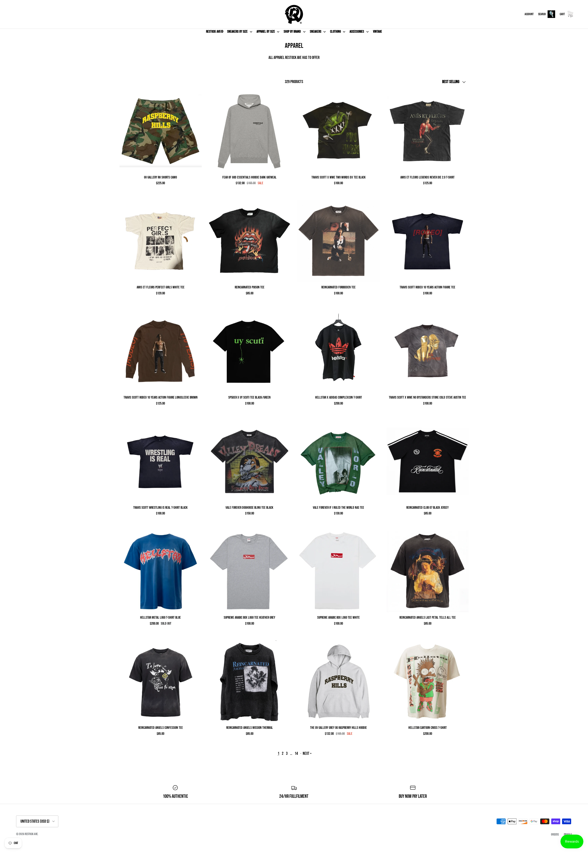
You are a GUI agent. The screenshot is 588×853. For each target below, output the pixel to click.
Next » (307, 753)
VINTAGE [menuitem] (377, 31)
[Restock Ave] (294, 14)
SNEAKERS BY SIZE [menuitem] (237, 31)
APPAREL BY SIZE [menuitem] (266, 31)
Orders (555, 834)
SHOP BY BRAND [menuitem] (292, 31)
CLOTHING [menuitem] (335, 31)
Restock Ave (31, 834)
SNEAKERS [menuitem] (315, 31)
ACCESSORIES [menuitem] (357, 31)
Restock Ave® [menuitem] (214, 31)
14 (296, 753)
